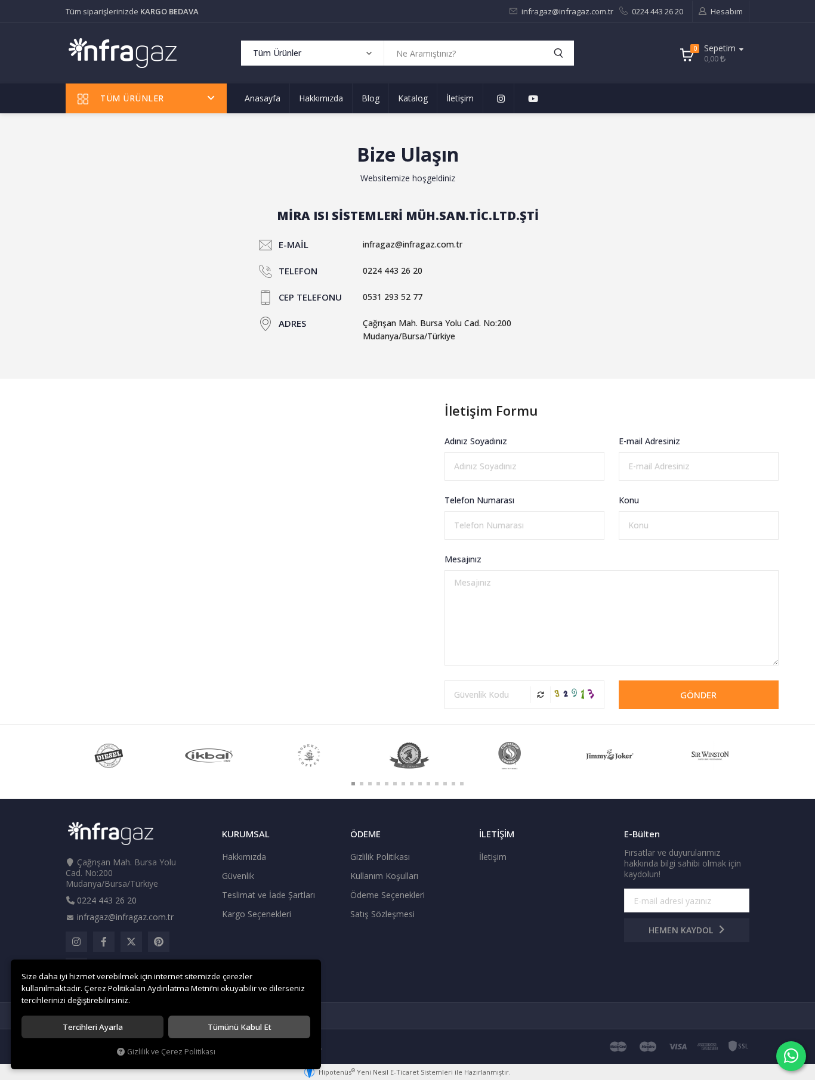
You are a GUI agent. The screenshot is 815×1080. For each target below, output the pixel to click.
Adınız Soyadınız (475, 441)
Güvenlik (238, 875)
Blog (370, 98)
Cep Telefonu (310, 297)
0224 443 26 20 (656, 11)
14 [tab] (461, 783)
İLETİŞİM (496, 834)
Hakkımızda (321, 98)
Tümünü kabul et (239, 1027)
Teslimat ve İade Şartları (268, 894)
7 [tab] (403, 783)
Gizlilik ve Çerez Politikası (171, 1052)
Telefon (298, 271)
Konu (629, 500)
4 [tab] (378, 783)
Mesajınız (462, 559)
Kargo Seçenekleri (256, 914)
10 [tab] (428, 783)
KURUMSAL (246, 834)
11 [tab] (436, 783)
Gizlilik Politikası (380, 856)
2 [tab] (361, 783)
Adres (292, 323)
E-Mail (293, 244)
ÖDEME (365, 834)
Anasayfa (262, 98)
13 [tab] (453, 783)
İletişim (460, 98)
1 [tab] (353, 783)
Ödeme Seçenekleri (387, 894)
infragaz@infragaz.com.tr (566, 11)
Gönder (698, 695)
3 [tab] (370, 783)
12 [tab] (445, 783)
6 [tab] (395, 783)
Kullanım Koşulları (384, 875)
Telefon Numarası (479, 500)
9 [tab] (420, 783)
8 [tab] (411, 783)
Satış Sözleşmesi (382, 914)
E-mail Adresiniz (649, 441)
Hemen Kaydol (682, 930)
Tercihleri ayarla (93, 1027)
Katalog (413, 98)
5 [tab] (386, 783)
